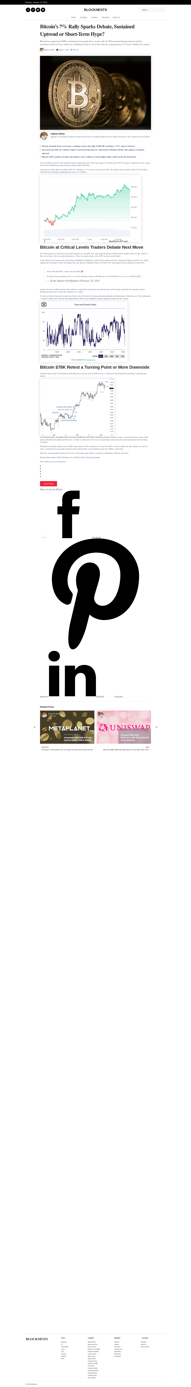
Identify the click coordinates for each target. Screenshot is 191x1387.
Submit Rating (48, 484)
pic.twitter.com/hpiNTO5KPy (131, 276)
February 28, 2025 (90, 280)
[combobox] (152, 10)
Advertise (105, 17)
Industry (94, 17)
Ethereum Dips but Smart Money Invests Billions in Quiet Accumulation (134, 737)
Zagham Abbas (54, 714)
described (70, 373)
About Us (116, 17)
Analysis (83, 17)
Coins (66, 732)
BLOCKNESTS (95, 10)
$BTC (61, 271)
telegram (118, 696)
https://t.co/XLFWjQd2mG (111, 276)
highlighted (89, 260)
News (73, 17)
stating (80, 292)
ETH (122, 732)
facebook (96, 537)
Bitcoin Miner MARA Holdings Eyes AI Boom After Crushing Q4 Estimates (73, 457)
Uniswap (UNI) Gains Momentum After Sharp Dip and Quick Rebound (78, 737)
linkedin (100, 696)
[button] (74, 17)
